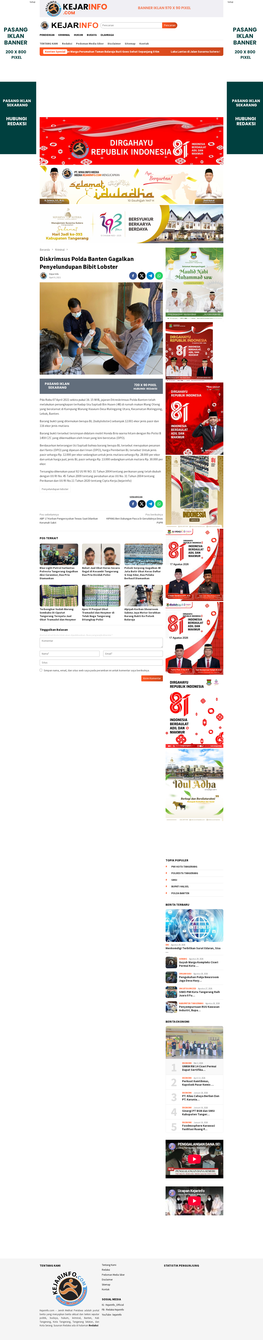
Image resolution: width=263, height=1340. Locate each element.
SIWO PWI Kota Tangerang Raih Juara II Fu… (199, 993)
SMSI (174, 880)
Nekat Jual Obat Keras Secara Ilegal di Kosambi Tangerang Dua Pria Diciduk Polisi (101, 571)
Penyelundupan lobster (55, 489)
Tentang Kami (109, 1265)
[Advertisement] (131, 88)
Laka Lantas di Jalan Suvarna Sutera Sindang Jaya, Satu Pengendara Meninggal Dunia (167, 51)
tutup (32, 1)
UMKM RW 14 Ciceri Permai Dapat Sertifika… (199, 1068)
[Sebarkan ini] (133, 276)
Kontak (105, 1289)
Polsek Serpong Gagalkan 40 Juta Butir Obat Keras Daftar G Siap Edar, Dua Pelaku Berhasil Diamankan (142, 573)
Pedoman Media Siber (113, 1274)
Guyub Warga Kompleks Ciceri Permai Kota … (198, 964)
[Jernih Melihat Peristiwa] (70, 25)
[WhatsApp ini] (159, 276)
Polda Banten (180, 893)
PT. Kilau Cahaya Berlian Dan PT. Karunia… (200, 1097)
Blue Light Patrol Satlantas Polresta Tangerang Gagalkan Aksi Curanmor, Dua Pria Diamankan (59, 573)
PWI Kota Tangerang (184, 866)
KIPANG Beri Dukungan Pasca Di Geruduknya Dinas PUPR (134, 518)
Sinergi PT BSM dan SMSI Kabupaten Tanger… (198, 1112)
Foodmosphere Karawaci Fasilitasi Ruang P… (198, 1127)
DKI (167, 944)
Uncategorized (187, 988)
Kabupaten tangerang (191, 1003)
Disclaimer (107, 1279)
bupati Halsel (180, 886)
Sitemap (106, 1284)
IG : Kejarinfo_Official (113, 1304)
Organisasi (185, 973)
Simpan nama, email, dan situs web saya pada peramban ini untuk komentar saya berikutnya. (97, 670)
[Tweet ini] (142, 276)
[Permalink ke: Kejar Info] (43, 275)
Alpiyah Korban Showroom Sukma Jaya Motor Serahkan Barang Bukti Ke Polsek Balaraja (142, 614)
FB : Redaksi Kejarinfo (113, 1309)
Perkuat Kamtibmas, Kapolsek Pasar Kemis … (198, 1082)
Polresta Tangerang (184, 873)
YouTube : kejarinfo (112, 1314)
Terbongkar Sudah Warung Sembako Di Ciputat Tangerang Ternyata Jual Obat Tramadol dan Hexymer (58, 614)
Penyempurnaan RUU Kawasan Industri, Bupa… (199, 1008)
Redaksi (93, 1325)
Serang (183, 959)
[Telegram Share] (150, 276)
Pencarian (169, 25)
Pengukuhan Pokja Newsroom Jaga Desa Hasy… (199, 978)
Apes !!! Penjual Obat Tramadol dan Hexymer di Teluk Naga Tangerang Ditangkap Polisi (98, 614)
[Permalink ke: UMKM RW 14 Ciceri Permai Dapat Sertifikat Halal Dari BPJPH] (194, 1042)
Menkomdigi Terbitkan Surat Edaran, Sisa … (193, 950)
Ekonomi (187, 1063)
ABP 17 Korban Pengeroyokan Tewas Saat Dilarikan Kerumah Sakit (69, 518)
